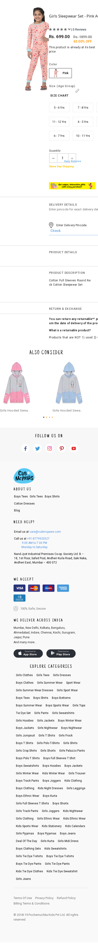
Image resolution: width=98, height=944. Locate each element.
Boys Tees (21, 496)
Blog (17, 510)
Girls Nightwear (48, 728)
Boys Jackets (25, 728)
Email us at (37, 531)
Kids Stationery (52, 826)
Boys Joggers (52, 780)
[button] (44, 417)
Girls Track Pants (27, 811)
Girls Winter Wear (27, 773)
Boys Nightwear (71, 728)
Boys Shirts (52, 496)
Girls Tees (36, 496)
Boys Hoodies (52, 765)
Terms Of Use (23, 898)
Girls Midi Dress (68, 841)
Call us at (31, 538)
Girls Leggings (76, 788)
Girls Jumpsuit (25, 735)
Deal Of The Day (26, 841)
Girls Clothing (25, 818)
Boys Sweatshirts (27, 765)
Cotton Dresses (24, 503)
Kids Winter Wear (53, 773)
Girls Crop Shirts (26, 750)
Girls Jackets (45, 720)
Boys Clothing (25, 788)
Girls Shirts (70, 743)
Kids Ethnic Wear (74, 818)
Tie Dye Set (23, 713)
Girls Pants (41, 713)
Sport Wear (73, 682)
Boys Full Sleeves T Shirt (59, 758)
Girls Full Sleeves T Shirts (32, 803)
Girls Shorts (48, 750)
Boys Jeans (68, 833)
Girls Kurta (47, 841)
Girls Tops (79, 705)
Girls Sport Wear (67, 690)
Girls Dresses (62, 675)
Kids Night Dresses (50, 788)
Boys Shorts (61, 803)
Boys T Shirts (24, 743)
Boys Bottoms (61, 698)
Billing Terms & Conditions (31, 903)
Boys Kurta (50, 796)
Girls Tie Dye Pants (57, 863)
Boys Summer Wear (29, 705)
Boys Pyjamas (47, 833)
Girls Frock (66, 735)
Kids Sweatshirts (55, 848)
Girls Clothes (24, 675)
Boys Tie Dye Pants (28, 863)
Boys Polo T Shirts (28, 758)
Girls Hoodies (25, 720)
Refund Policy (66, 898)
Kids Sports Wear (27, 826)
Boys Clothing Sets (28, 848)
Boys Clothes (25, 682)
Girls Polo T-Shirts (48, 743)
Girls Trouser (77, 773)
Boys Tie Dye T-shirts (60, 856)
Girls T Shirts (47, 735)
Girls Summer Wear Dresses (34, 690)
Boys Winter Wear (70, 720)
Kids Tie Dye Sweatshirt (62, 871)
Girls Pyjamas (25, 833)
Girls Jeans (23, 879)
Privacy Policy (44, 898)
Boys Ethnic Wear (27, 796)
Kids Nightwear (73, 811)
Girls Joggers (50, 811)
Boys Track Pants (27, 780)
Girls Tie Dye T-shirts (29, 856)
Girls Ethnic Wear (48, 818)
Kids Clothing (73, 780)
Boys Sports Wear (57, 705)
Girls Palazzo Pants (72, 750)
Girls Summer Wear (50, 682)
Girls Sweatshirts (63, 713)
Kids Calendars (75, 826)
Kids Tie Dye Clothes (29, 871)
